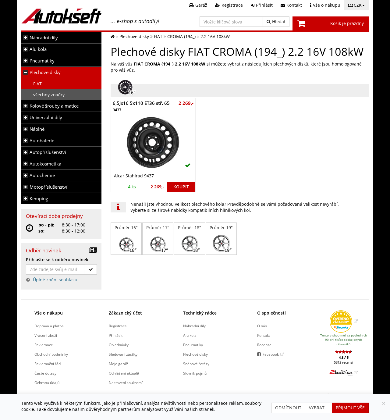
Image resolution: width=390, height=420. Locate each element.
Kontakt (263, 335)
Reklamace (43, 344)
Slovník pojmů (195, 373)
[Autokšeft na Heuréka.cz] (343, 321)
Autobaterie (42, 140)
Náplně (37, 129)
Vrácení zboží (45, 335)
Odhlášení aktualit (124, 373)
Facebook (271, 354)
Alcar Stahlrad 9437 (134, 176)
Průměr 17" (157, 227)
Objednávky (119, 344)
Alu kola (38, 49)
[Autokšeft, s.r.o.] (61, 16)
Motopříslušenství (48, 187)
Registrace (118, 325)
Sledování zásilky (123, 354)
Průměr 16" (126, 227)
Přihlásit (115, 335)
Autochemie (42, 175)
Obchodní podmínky (51, 354)
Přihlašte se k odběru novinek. (58, 259)
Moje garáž (118, 363)
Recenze (264, 344)
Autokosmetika (45, 164)
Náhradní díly (44, 37)
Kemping (39, 198)
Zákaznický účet (125, 313)
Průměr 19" (221, 227)
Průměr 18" (189, 227)
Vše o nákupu (48, 313)
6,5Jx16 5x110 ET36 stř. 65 (141, 106)
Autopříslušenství (48, 152)
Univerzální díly (46, 117)
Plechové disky (45, 72)
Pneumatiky (42, 61)
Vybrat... (318, 408)
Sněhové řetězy (196, 363)
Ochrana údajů (46, 382)
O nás (262, 325)
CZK (358, 5)
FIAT (37, 84)
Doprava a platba (49, 325)
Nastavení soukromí (126, 382)
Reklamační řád (47, 363)
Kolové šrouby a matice (54, 106)
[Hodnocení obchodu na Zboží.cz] (343, 372)
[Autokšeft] (113, 36)
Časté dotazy (45, 373)
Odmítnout (288, 408)
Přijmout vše (350, 408)
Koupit (181, 187)
